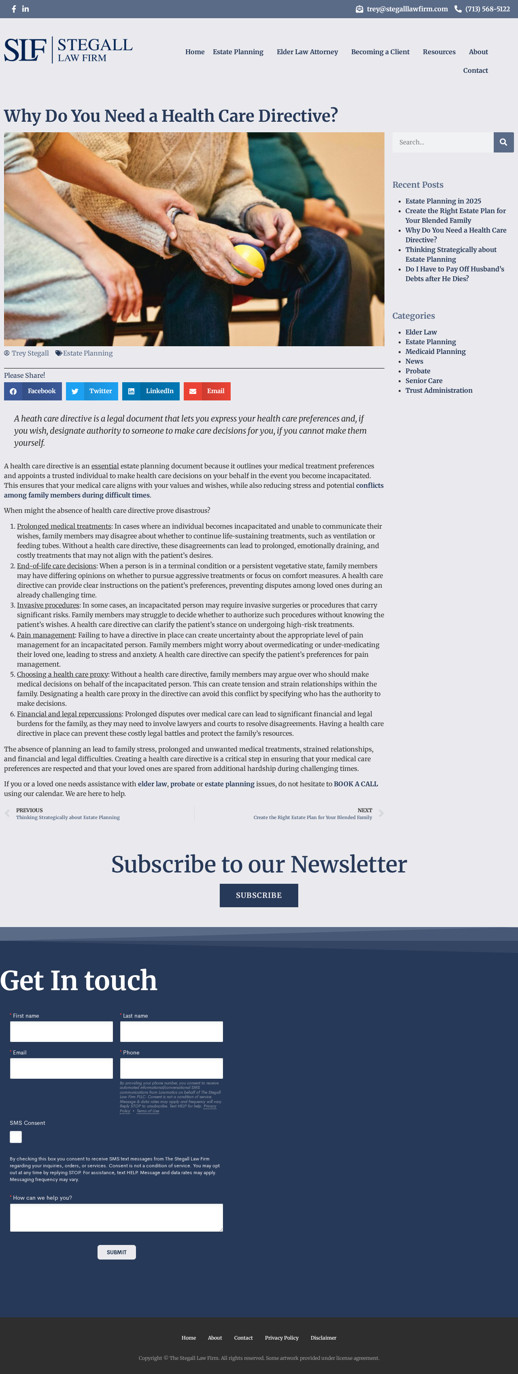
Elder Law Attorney (307, 52)
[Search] (504, 142)
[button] (33, 391)
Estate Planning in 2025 (443, 201)
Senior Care (424, 381)
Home (195, 52)
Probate (418, 371)
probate (182, 784)
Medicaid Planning (435, 351)
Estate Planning (238, 52)
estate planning (230, 784)
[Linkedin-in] (26, 9)
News (414, 361)
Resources (439, 52)
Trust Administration (439, 390)
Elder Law (421, 332)
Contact (475, 70)
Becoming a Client (380, 52)
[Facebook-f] (14, 9)
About (478, 52)
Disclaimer (323, 1338)
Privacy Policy (282, 1338)
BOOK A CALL (356, 784)
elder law (152, 784)
